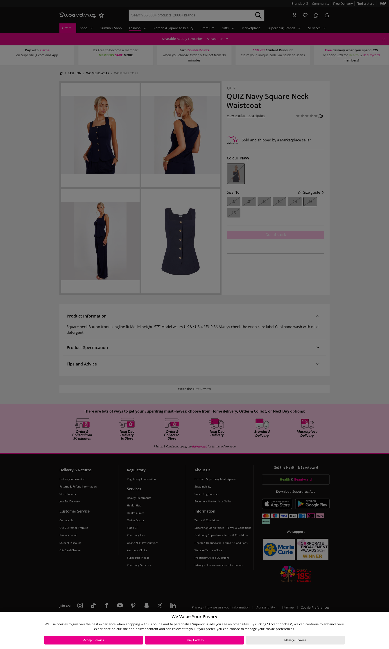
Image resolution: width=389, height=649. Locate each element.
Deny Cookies (194, 640)
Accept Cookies (93, 640)
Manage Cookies (295, 640)
